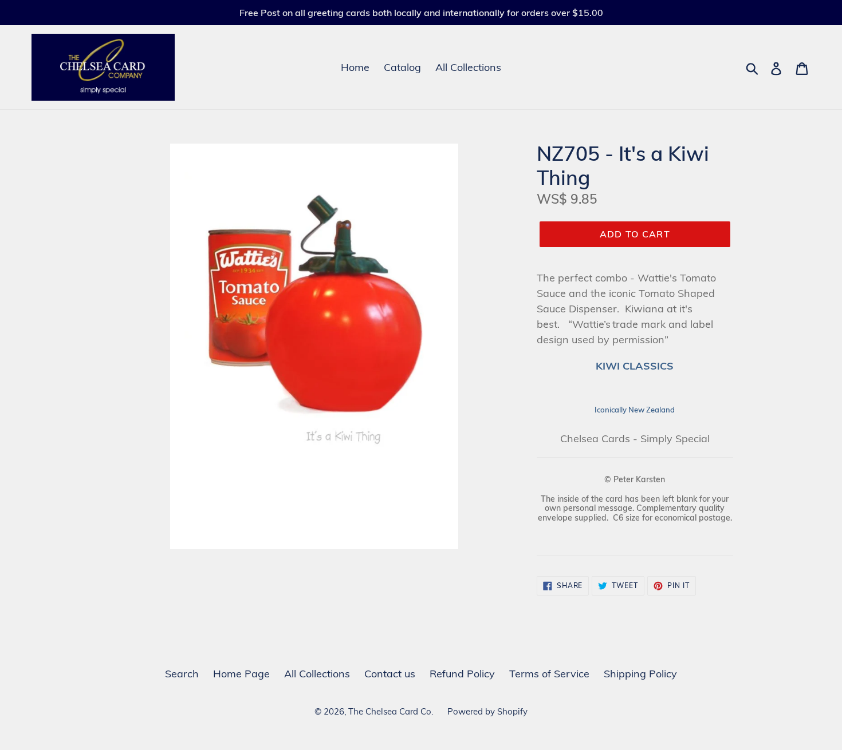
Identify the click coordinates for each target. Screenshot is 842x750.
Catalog (402, 67)
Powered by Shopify (487, 711)
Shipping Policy (640, 673)
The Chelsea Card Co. (390, 711)
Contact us (389, 673)
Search (182, 673)
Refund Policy (462, 673)
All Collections (468, 67)
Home (355, 67)
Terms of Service (549, 673)
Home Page (241, 673)
